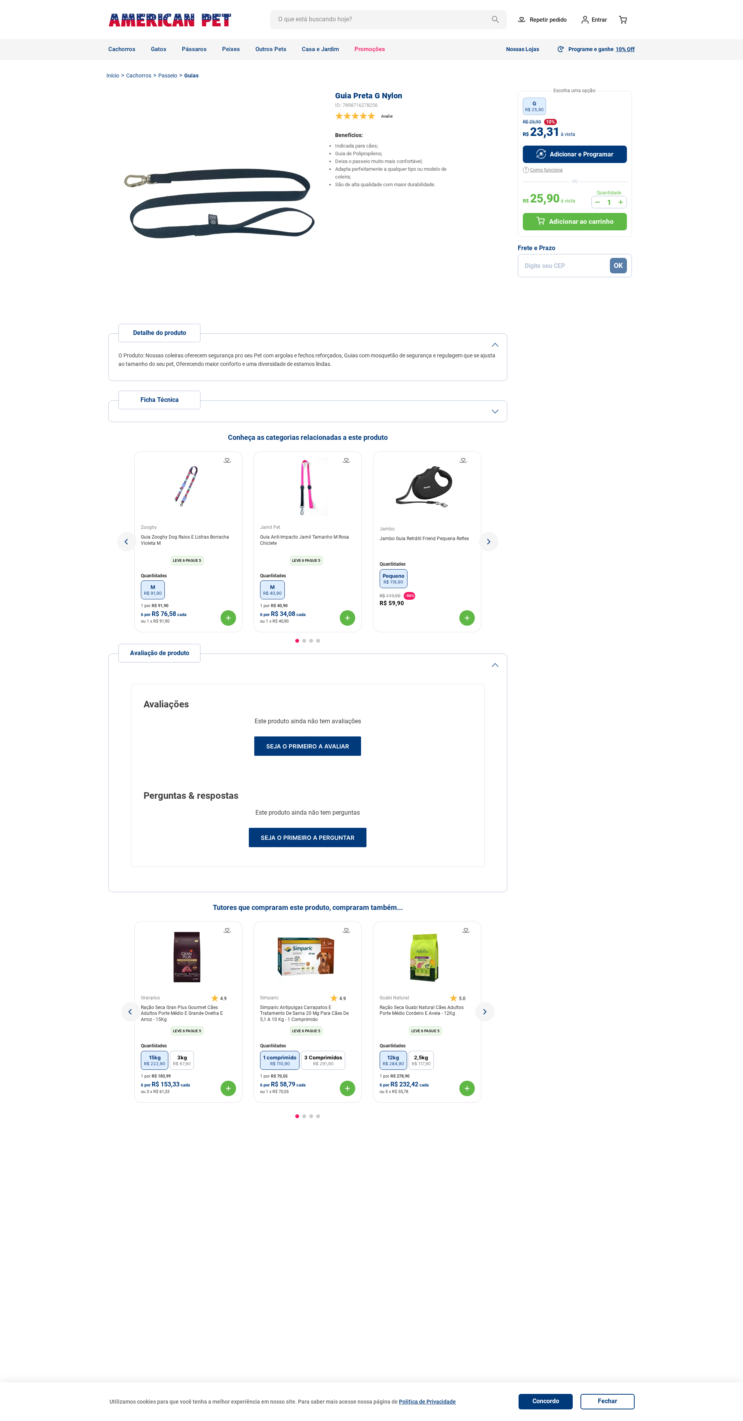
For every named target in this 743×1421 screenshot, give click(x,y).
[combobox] (388, 19)
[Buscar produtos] (497, 19)
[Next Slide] (485, 1012)
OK (618, 265)
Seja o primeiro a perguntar (307, 837)
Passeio (167, 75)
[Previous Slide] (131, 1012)
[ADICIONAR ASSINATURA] (575, 154)
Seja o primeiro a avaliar (307, 746)
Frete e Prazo (536, 248)
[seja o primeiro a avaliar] (421, 116)
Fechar (607, 1401)
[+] (621, 202)
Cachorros (138, 75)
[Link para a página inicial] (112, 75)
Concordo (545, 1401)
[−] (597, 202)
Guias (191, 75)
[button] (127, 541)
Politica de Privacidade (427, 1402)
